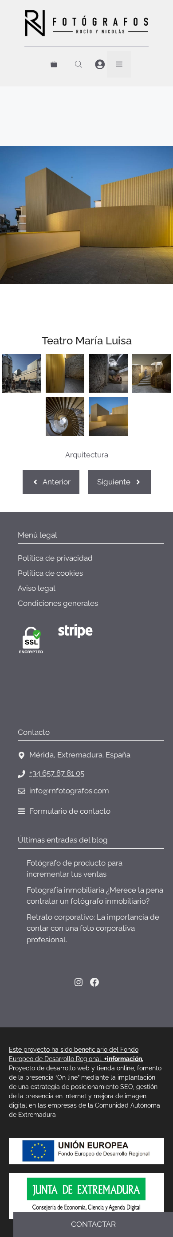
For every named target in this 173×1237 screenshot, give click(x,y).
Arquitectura (86, 454)
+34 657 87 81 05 (56, 773)
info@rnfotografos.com (69, 790)
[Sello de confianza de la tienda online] (51, 702)
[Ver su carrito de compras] (54, 64)
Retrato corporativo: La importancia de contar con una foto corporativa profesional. (93, 928)
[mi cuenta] (100, 64)
